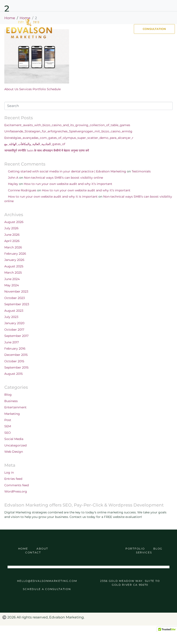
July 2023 (11, 317)
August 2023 (13, 311)
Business (11, 401)
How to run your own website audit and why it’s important (68, 184)
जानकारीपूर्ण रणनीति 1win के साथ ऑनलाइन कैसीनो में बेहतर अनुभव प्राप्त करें (46, 150)
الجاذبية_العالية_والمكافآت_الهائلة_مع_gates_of (34, 144)
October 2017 (14, 329)
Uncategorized (15, 445)
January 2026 (14, 260)
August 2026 (14, 222)
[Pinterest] (155, 5)
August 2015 (13, 374)
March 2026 (13, 247)
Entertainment (15, 407)
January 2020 (14, 323)
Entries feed (13, 479)
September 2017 (16, 336)
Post (7, 420)
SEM (7, 426)
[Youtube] (171, 5)
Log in (9, 472)
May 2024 (11, 285)
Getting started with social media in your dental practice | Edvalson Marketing (67, 171)
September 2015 (16, 367)
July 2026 (11, 228)
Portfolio (39, 89)
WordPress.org (15, 491)
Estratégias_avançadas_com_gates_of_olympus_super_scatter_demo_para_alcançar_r (68, 138)
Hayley (13, 184)
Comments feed (16, 485)
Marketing (12, 414)
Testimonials (141, 171)
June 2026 (12, 235)
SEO (7, 433)
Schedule (54, 89)
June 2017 (11, 342)
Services (25, 89)
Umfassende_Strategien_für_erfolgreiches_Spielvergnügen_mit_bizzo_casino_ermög (68, 131)
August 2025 (13, 266)
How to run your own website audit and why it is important (53, 196)
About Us (11, 89)
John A (13, 178)
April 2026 (12, 241)
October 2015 (14, 361)
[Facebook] (74, 551)
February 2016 (14, 348)
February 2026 (15, 254)
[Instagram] (163, 5)
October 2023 (14, 298)
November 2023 (16, 291)
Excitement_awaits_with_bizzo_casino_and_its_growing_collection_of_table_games (67, 125)
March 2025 (13, 272)
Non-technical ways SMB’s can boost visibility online (63, 178)
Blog (8, 395)
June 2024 (12, 279)
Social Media (13, 439)
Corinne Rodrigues (22, 190)
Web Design (13, 452)
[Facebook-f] (147, 5)
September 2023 (16, 304)
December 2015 (16, 355)
